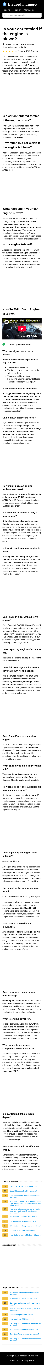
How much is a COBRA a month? (22, 1319)
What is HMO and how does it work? (24, 1217)
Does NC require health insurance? (23, 1191)
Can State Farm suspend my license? (24, 1334)
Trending (6, 10)
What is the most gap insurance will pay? (25, 1226)
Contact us (29, 10)
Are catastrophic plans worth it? (22, 1314)
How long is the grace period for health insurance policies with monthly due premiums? (25, 1211)
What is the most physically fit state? (24, 1329)
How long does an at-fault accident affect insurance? (25, 1340)
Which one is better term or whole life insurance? (24, 1293)
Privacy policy (28, 1360)
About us (14, 1360)
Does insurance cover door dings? (23, 1230)
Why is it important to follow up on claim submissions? (25, 1310)
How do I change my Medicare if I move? (26, 1235)
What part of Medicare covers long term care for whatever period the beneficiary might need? (25, 1203)
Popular (17, 10)
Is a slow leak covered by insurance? (24, 1298)
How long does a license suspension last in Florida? (25, 1325)
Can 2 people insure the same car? (23, 1186)
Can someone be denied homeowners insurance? (24, 1196)
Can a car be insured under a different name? (24, 1304)
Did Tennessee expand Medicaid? (23, 1221)
